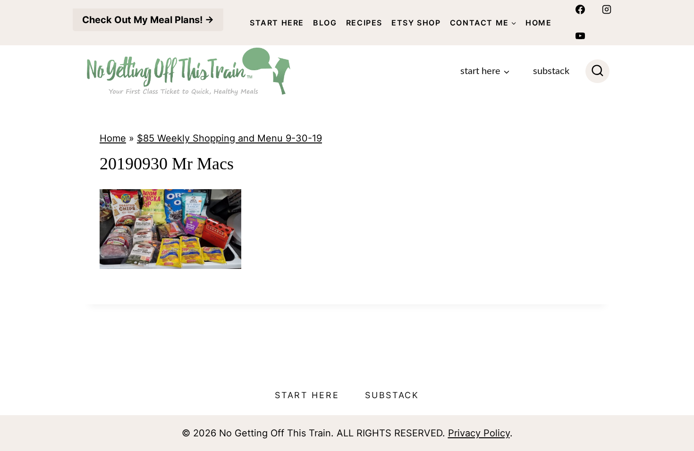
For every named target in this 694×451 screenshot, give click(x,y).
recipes (364, 22)
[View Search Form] (597, 71)
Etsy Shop (415, 22)
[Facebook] (580, 9)
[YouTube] (580, 35)
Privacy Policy (479, 433)
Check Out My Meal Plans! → (148, 19)
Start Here (277, 22)
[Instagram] (606, 9)
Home (538, 22)
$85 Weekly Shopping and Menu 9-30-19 (229, 138)
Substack (551, 71)
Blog (325, 22)
